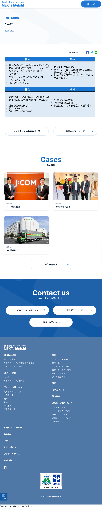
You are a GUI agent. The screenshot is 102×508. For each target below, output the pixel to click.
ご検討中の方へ (91, 4)
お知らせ (8, 434)
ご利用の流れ (9, 395)
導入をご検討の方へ (13, 387)
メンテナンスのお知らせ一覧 (26, 131)
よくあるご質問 (58, 407)
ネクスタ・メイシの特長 (14, 381)
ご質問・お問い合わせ (62, 403)
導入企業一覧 (9, 409)
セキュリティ (58, 390)
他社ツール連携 (58, 373)
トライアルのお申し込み (27, 310)
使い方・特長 (10, 372)
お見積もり (57, 421)
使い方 (7, 377)
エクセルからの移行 (60, 366)
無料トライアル (10, 392)
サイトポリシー (11, 447)
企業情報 (8, 460)
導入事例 (7, 406)
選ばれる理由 (10, 355)
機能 (54, 355)
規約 (6, 402)
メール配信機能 (58, 377)
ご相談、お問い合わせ (51, 322)
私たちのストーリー (13, 427)
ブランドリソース (12, 454)
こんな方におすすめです (14, 366)
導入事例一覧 (51, 264)
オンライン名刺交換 (60, 359)
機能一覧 (56, 363)
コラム (7, 440)
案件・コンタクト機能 (61, 370)
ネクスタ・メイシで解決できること (19, 363)
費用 (6, 399)
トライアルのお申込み (61, 411)
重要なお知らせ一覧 (75, 131)
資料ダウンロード (74, 310)
